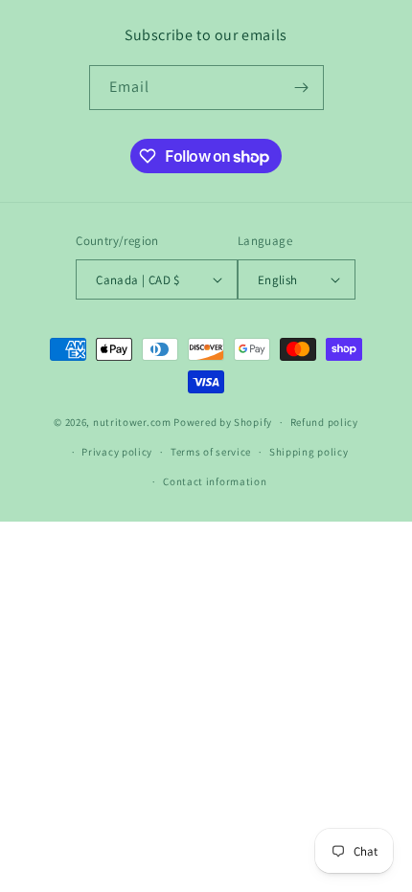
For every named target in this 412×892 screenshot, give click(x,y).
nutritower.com (132, 422)
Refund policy (324, 422)
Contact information (214, 481)
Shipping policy (309, 451)
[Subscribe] (302, 87)
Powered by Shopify (222, 422)
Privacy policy (116, 451)
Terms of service (211, 451)
